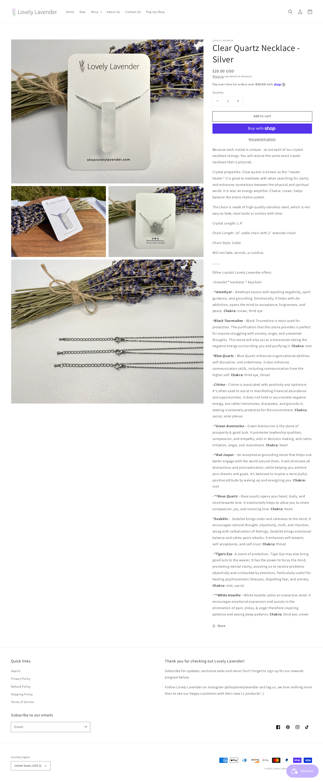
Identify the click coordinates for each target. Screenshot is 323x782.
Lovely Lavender (281, 768)
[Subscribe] (85, 727)
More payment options (262, 139)
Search (16, 671)
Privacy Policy (20, 679)
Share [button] (222, 626)
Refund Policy (21, 687)
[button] (290, 12)
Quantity (217, 92)
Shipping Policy (22, 694)
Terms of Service (22, 702)
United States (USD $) (28, 766)
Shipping (218, 76)
